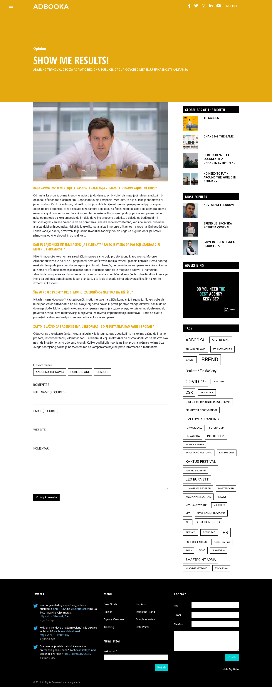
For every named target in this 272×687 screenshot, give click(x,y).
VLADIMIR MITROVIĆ (197, 568)
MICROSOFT (219, 505)
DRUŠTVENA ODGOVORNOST (201, 410)
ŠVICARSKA (221, 568)
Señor (189, 550)
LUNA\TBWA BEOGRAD (198, 488)
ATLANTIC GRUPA (222, 349)
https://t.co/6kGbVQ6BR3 (77, 653)
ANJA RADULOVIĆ (196, 349)
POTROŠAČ (209, 532)
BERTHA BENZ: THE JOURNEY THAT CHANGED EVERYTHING (220, 159)
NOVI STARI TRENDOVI (219, 205)
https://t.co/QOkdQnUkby (54, 635)
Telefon (178, 624)
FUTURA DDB (216, 427)
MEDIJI (222, 496)
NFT (188, 513)
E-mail (177, 615)
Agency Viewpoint (114, 619)
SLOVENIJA (218, 550)
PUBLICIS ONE (80, 372)
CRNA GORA (218, 381)
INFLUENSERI (215, 436)
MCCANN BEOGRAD (198, 497)
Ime (176, 605)
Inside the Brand (145, 611)
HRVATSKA (193, 436)
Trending (109, 627)
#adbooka (59, 631)
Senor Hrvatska (222, 542)
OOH (188, 522)
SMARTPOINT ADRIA (201, 560)
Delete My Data (230, 669)
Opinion (39, 48)
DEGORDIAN (206, 392)
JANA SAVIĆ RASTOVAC (199, 452)
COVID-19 (196, 381)
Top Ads (141, 604)
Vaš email (110, 651)
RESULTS (102, 372)
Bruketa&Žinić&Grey (201, 371)
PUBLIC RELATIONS (196, 542)
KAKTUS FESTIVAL (201, 461)
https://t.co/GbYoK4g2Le (54, 616)
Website (39, 430)
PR (225, 532)
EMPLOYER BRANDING (202, 419)
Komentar (41, 448)
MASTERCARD (226, 488)
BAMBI (190, 359)
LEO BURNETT (197, 479)
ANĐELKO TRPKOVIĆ (50, 372)
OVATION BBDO (208, 522)
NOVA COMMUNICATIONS (211, 513)
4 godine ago (47, 620)
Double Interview (145, 619)
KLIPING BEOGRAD (196, 470)
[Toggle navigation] (11, 6)
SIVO (202, 550)
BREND (210, 359)
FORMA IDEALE (194, 427)
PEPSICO (191, 532)
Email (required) (45, 411)
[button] (189, 6)
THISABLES (211, 118)
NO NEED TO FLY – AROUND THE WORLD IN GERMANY (220, 177)
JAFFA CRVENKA (195, 444)
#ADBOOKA (60, 608)
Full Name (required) (49, 392)
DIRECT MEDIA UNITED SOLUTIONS (208, 402)
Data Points (143, 627)
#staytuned (73, 631)
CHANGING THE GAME (219, 136)
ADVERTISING (220, 340)
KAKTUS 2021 (226, 452)
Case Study (110, 604)
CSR (189, 392)
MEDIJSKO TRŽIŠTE (196, 505)
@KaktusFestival (80, 608)
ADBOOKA (195, 339)
